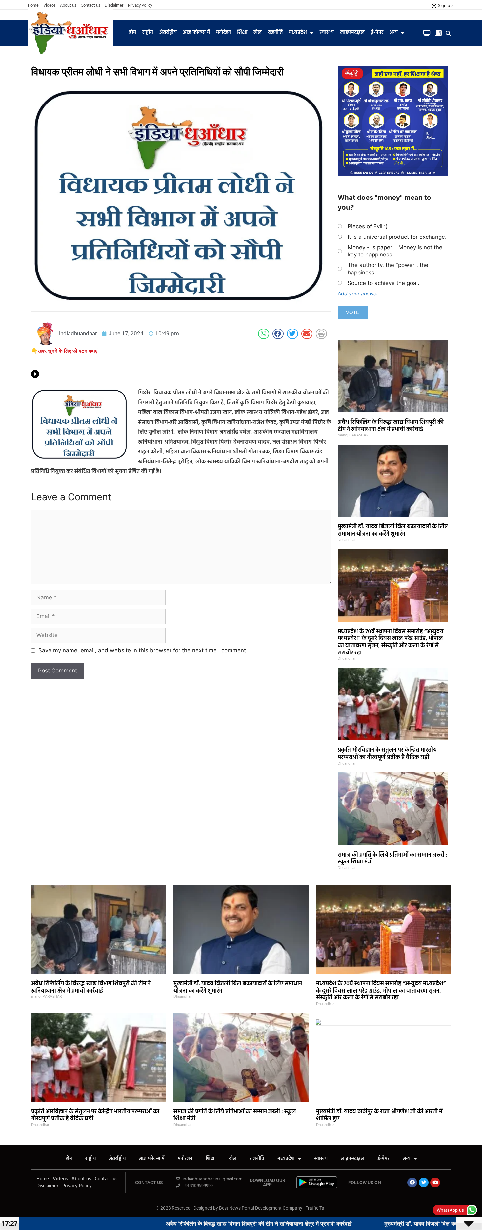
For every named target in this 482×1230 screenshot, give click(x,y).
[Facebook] (412, 1182)
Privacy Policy (140, 5)
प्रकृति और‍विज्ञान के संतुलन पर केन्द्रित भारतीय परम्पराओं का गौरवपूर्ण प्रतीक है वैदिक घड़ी (387, 754)
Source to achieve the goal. (383, 283)
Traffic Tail (316, 1208)
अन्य (394, 32)
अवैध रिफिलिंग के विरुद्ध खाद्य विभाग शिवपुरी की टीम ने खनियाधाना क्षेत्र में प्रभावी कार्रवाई (391, 426)
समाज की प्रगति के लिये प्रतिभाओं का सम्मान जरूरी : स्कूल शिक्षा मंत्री (392, 858)
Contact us (90, 5)
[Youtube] (435, 1182)
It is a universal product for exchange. (397, 237)
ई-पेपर (377, 32)
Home (33, 5)
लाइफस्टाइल (352, 32)
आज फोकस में (196, 32)
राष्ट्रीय (147, 32)
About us (68, 5)
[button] (448, 33)
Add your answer (358, 294)
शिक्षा (242, 32)
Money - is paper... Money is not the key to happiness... (395, 251)
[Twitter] (424, 1182)
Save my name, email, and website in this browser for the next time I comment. (143, 650)
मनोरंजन (223, 32)
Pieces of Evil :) (368, 226)
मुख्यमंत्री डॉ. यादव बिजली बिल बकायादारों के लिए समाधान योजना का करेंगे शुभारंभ (393, 530)
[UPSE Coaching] (393, 173)
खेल (257, 32)
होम (132, 32)
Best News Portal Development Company (260, 1208)
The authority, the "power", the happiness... (388, 268)
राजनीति (275, 32)
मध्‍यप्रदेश (298, 32)
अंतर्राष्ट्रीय (168, 32)
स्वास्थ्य (327, 32)
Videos (49, 5)
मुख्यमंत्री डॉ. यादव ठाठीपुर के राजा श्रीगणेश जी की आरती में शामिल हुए (379, 1115)
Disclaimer (114, 5)
